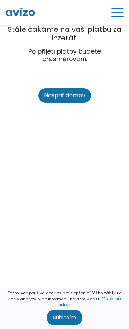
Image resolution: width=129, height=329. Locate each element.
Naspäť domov (64, 95)
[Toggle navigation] (115, 12)
